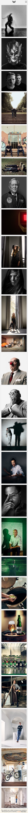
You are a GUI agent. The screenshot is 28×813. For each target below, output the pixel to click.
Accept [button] (19, 811)
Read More (23, 811)
